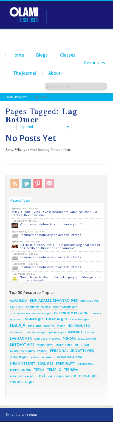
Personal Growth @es (72, 350)
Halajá (18, 325)
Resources (94, 63)
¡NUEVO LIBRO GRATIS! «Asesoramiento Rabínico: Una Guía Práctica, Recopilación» (54, 213)
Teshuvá (71, 369)
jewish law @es (36, 332)
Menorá (69, 338)
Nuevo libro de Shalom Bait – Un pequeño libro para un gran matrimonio (60, 278)
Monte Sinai (45, 345)
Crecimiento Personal (71, 313)
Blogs (42, 55)
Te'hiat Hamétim (21, 370)
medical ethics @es (47, 338)
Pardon (42, 351)
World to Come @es (81, 376)
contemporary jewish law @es (31, 313)
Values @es (55, 376)
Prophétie (48, 357)
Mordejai (82, 345)
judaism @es (57, 332)
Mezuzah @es (87, 338)
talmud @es (85, 363)
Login (85, 39)
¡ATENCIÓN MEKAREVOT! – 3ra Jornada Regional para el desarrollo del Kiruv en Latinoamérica (60, 246)
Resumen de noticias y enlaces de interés (50, 235)
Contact (101, 39)
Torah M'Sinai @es (22, 376)
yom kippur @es (22, 382)
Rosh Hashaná (69, 357)
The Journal (24, 73)
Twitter (26, 183)
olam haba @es (22, 351)
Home (18, 55)
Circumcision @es (37, 307)
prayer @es (19, 357)
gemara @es (34, 319)
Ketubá (90, 332)
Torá (41, 376)
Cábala (96, 313)
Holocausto (79, 325)
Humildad (16, 332)
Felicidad (16, 319)
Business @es (89, 300)
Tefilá (39, 369)
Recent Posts (20, 200)
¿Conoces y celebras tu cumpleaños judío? (50, 224)
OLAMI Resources (16, 97)
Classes (67, 55)
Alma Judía (18, 300)
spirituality (65, 363)
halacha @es (56, 319)
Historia (35, 326)
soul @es (45, 363)
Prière (35, 357)
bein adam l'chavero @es (54, 300)
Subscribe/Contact (49, 183)
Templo (54, 369)
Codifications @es (64, 307)
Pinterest (37, 183)
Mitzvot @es (22, 344)
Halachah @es (79, 319)
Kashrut (75, 332)
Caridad (16, 307)
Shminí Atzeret (22, 363)
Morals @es (64, 345)
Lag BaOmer (21, 338)
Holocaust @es (54, 326)
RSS (14, 183)
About (54, 73)
